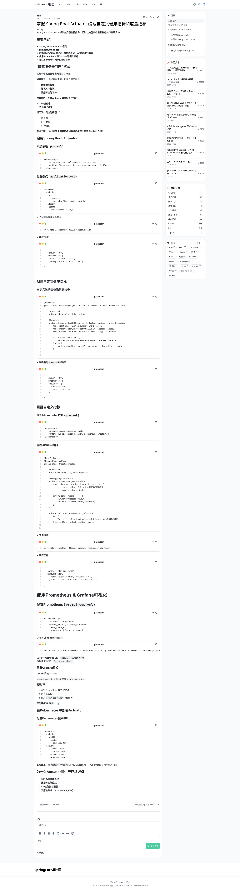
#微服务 (172, 275)
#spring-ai (195, 247)
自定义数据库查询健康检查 (182, 50)
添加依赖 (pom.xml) (179, 35)
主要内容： (173, 20)
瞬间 (69, 4)
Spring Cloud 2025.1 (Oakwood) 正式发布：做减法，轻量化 (181, 104)
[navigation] (51, 804)
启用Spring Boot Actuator (179, 29)
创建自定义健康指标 (177, 45)
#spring (40, 29)
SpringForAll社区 (105, 885)
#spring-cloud (187, 270)
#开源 (182, 256)
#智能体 (172, 266)
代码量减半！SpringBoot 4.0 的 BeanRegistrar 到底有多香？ (181, 151)
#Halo (172, 247)
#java (182, 247)
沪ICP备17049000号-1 (120, 882)
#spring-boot (185, 261)
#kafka (184, 266)
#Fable (172, 261)
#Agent (172, 252)
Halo (147, 885)
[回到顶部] (231, 883)
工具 (94, 4)
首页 (60, 4)
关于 (102, 4)
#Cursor (193, 256)
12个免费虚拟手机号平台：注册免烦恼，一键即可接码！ (182, 69)
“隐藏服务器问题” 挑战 (178, 25)
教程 (85, 4)
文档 (77, 4)
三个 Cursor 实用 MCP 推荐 (179, 161)
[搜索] (199, 4)
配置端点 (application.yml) (183, 39)
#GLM (172, 256)
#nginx (183, 252)
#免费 (194, 252)
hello (39, 15)
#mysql (173, 270)
